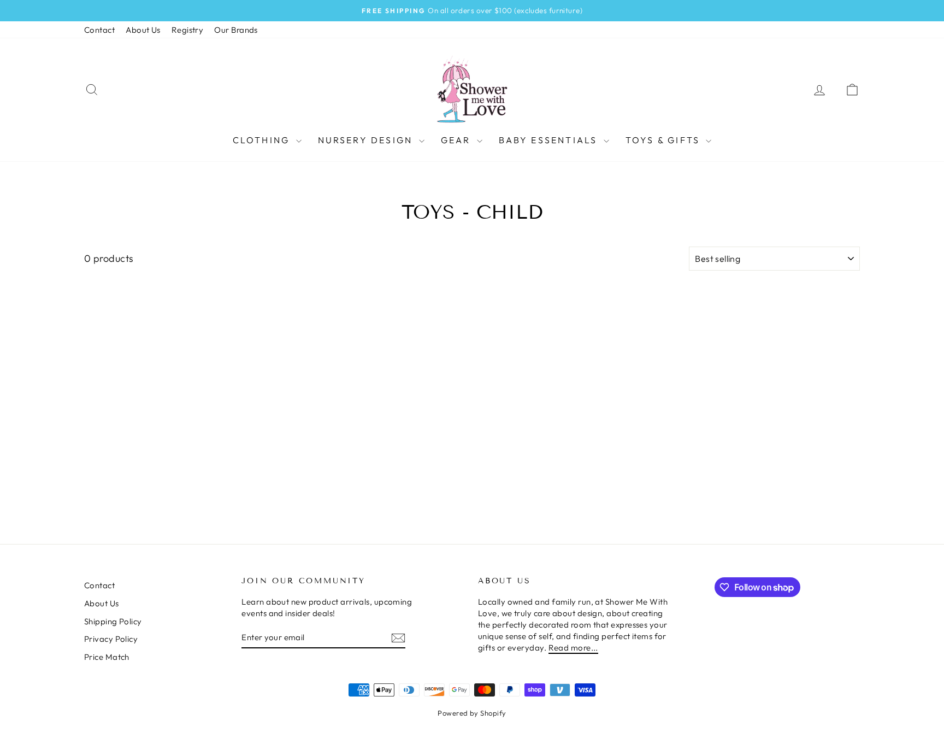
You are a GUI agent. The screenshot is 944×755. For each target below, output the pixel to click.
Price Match (106, 657)
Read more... (573, 647)
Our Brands (236, 30)
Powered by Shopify (472, 713)
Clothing (263, 139)
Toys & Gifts (665, 139)
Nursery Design (367, 139)
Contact (99, 30)
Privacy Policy (111, 639)
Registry (188, 30)
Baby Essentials (550, 139)
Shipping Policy (113, 621)
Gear (457, 139)
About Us (143, 30)
